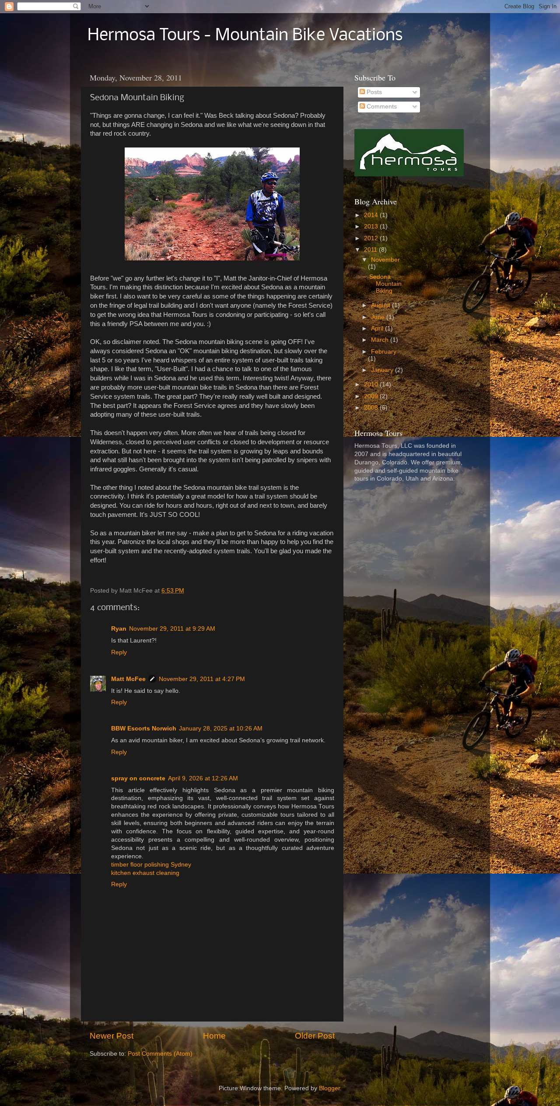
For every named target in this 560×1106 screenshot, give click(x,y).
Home (214, 1035)
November (385, 259)
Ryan (118, 628)
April (378, 328)
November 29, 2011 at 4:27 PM (202, 679)
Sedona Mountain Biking (385, 284)
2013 (372, 226)
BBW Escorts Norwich (143, 728)
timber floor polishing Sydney (151, 864)
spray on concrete (138, 778)
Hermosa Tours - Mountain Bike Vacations (245, 36)
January (383, 370)
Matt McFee (128, 679)
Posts (373, 92)
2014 (372, 215)
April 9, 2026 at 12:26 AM (203, 778)
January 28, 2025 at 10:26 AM (220, 728)
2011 (371, 249)
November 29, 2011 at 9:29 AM (172, 628)
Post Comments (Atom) (160, 1053)
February (383, 351)
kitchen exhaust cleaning (145, 873)
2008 (372, 407)
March (380, 340)
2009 (372, 396)
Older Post (315, 1035)
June (378, 317)
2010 (372, 384)
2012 (372, 238)
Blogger (329, 1088)
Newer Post (111, 1035)
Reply (119, 652)
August (381, 305)
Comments (381, 106)
